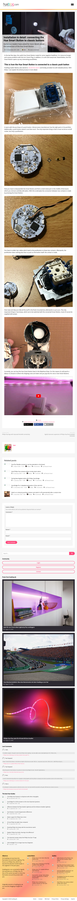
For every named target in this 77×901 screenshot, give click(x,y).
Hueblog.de (17, 884)
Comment (9, 512)
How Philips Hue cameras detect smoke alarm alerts (65, 882)
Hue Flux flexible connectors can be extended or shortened (65, 871)
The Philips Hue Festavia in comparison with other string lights (22, 796)
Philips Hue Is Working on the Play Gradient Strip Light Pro (40, 864)
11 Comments (38, 480)
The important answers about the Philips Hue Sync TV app (21, 837)
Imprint (73, 899)
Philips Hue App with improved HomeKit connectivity (16, 434)
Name (8, 529)
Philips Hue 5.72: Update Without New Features (40, 870)
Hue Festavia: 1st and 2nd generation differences (19, 812)
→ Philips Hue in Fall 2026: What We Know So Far (13, 772)
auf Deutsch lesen (47, 466)
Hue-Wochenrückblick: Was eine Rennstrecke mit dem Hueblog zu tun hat (26, 682)
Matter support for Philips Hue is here (16, 817)
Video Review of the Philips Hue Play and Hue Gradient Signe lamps (65, 859)
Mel (25, 50)
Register (38, 567)
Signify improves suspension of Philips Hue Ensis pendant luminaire (60, 435)
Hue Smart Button (37, 422)
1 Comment (38, 473)
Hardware (29, 422)
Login (38, 563)
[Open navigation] (72, 4)
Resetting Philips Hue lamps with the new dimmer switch (21, 827)
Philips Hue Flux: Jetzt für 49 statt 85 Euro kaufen (18, 738)
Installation (45, 422)
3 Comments (39, 487)
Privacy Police (55, 899)
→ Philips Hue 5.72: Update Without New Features (13, 763)
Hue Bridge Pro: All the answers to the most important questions (23, 801)
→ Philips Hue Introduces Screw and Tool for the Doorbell (15, 789)
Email (8, 536)
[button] (28, 424)
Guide (39, 420)
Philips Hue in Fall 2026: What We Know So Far (40, 858)
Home (34, 899)
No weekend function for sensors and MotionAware (65, 877)
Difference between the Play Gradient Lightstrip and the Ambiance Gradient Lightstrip (28, 807)
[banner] (11, 4)
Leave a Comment (34, 50)
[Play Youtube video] (38, 396)
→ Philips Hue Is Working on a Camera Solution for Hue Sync (15, 780)
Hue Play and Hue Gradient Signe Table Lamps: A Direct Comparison (65, 865)
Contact (38, 571)
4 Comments (36, 466)
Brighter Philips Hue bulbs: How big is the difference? (20, 832)
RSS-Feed (47, 899)
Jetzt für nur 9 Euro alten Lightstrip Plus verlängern (19, 627)
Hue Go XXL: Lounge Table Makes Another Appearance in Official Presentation (40, 876)
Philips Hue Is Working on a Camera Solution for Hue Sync (39, 882)
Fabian (29, 466)
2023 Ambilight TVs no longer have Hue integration (20, 842)
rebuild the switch (33, 68)
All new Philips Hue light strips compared (17, 822)
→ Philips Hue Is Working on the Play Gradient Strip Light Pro (15, 755)
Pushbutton (52, 422)
